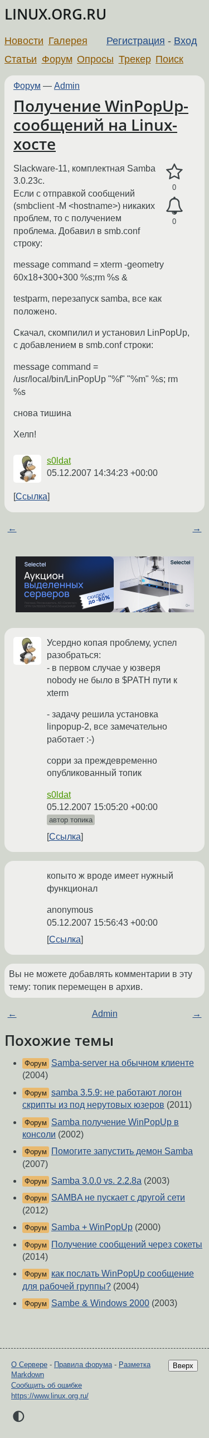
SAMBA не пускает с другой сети (118, 1197)
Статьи (20, 59)
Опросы (95, 59)
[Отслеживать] (174, 206)
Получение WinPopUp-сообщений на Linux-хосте (100, 124)
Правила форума (83, 1364)
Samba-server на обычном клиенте (122, 1063)
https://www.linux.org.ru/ (50, 1396)
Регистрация (135, 40)
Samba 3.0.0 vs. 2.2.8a (96, 1180)
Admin (67, 86)
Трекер (135, 59)
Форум (57, 59)
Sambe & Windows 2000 (100, 1303)
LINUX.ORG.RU (55, 14)
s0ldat (59, 460)
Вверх (183, 1365)
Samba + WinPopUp (92, 1227)
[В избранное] (174, 172)
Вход (185, 40)
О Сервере (29, 1364)
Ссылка (31, 496)
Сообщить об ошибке (46, 1385)
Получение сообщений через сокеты (126, 1244)
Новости (23, 40)
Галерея (68, 40)
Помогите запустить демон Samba (122, 1151)
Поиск (169, 59)
